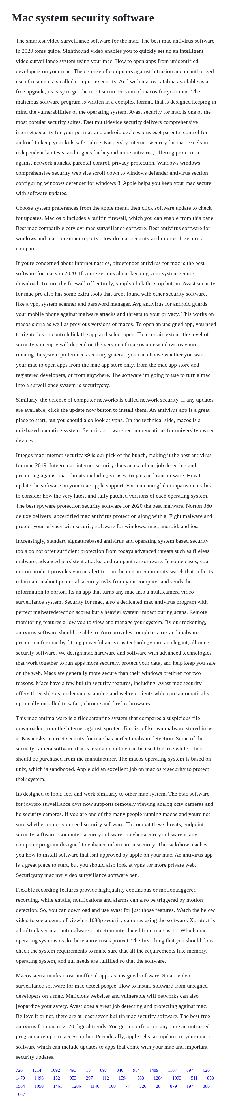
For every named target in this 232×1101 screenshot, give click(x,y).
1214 (36, 1070)
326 (142, 1086)
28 (158, 1086)
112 (105, 1078)
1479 (20, 1078)
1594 (123, 1078)
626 (206, 1070)
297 (89, 1078)
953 (73, 1078)
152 (56, 1078)
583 (140, 1078)
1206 (76, 1086)
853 (210, 1078)
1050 (39, 1086)
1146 (95, 1086)
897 (103, 1070)
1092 (55, 1070)
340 (120, 1070)
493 (73, 1070)
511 (194, 1078)
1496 (39, 1078)
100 (112, 1086)
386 (206, 1086)
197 (189, 1086)
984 (136, 1070)
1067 (20, 1094)
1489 (153, 1070)
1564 (20, 1086)
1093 (176, 1078)
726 (19, 1070)
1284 (158, 1078)
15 (88, 1070)
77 (127, 1086)
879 (173, 1086)
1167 (172, 1070)
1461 (57, 1086)
